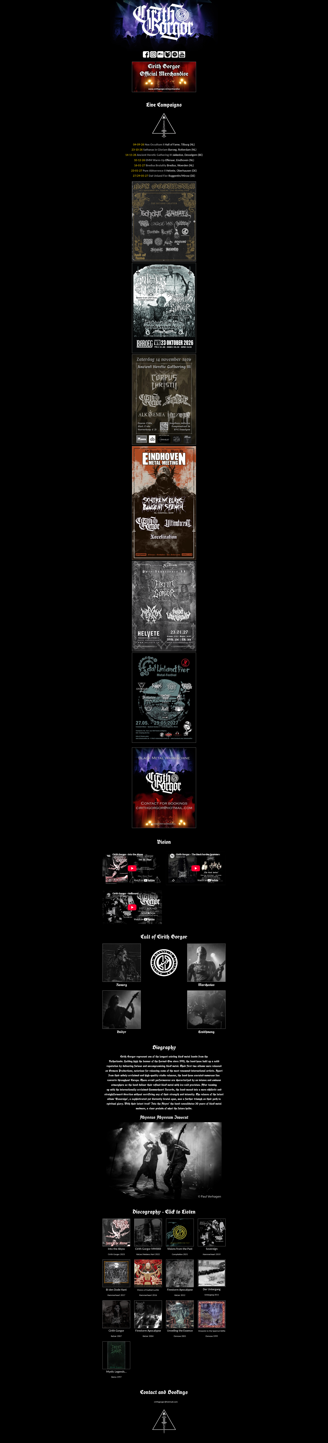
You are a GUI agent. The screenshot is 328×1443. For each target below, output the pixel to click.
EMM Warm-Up (155, 160)
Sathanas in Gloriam (155, 149)
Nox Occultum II (154, 144)
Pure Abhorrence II (154, 170)
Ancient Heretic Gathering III (154, 155)
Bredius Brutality (156, 165)
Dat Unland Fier (158, 176)
